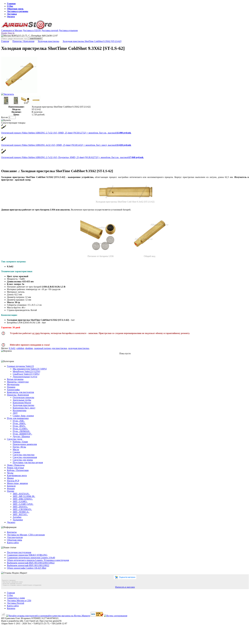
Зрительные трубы (22, 400)
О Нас (10, 6)
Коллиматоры (19, 410)
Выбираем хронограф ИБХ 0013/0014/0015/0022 (31, 563)
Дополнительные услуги (25, 376)
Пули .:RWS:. (19, 426)
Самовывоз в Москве (11, 30)
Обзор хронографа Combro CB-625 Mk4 (26, 568)
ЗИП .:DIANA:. (20, 506)
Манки (10, 478)
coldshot (20, 348)
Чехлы (10, 473)
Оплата (11, 16)
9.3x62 (12, 348)
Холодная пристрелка (48, 41)
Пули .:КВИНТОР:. (22, 434)
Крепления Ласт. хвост (24, 408)
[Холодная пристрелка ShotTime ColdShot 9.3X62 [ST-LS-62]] (19, 92)
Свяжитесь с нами (16, 598)
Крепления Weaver (22, 402)
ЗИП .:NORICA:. (21, 512)
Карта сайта (13, 542)
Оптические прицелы (23, 397)
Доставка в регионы (17, 11)
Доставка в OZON (32, 30)
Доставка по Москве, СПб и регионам (26, 534)
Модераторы (13, 384)
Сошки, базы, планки (23, 415)
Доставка (12, 14)
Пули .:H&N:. (19, 423)
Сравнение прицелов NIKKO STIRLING (27, 555)
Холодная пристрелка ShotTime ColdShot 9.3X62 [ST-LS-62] (92, 41)
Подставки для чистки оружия (28, 462)
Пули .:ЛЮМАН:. (21, 431)
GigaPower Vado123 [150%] (26, 374)
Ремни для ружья (15, 467)
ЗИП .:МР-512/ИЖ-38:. (24, 496)
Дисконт (11, 522)
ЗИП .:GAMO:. (20, 501)
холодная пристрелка (78, 348)
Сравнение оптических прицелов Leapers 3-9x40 (31, 557)
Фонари (11, 488)
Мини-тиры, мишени (17, 483)
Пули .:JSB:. (19, 421)
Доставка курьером (68, 30)
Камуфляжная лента (17, 475)
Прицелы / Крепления (23, 41)
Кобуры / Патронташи (18, 470)
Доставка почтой (49, 30)
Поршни (11, 387)
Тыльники (18, 519)
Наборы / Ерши (20, 441)
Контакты (12, 532)
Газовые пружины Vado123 (20, 366)
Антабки (17, 517)
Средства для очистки (23, 454)
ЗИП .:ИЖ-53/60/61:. (23, 499)
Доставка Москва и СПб (19, 600)
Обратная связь (15, 9)
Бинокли (11, 486)
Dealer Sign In (7, 33)
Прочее (10, 491)
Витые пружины (15, 379)
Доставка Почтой (15, 603)
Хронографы (13, 389)
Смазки (16, 452)
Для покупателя (15, 537)
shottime (29, 348)
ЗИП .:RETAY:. (20, 514)
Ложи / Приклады (16, 465)
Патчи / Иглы (19, 447)
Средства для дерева (23, 460)
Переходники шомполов (25, 444)
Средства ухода (14, 439)
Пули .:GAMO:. (20, 428)
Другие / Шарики (21, 436)
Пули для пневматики (18, 418)
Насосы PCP (13, 480)
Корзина (11, 608)
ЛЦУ (15, 413)
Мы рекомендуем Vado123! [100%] (30, 369)
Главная (11, 3)
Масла (16, 449)
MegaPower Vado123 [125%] (26, 371)
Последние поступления (19, 552)
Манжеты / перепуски (18, 382)
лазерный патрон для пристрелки (50, 348)
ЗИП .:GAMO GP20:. (23, 504)
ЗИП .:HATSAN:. (21, 493)
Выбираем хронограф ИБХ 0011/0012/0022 (28, 565)
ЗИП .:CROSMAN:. (22, 509)
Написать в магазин (125, 587)
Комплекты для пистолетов (20, 392)
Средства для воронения (25, 457)
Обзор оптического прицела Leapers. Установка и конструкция (38, 560)
